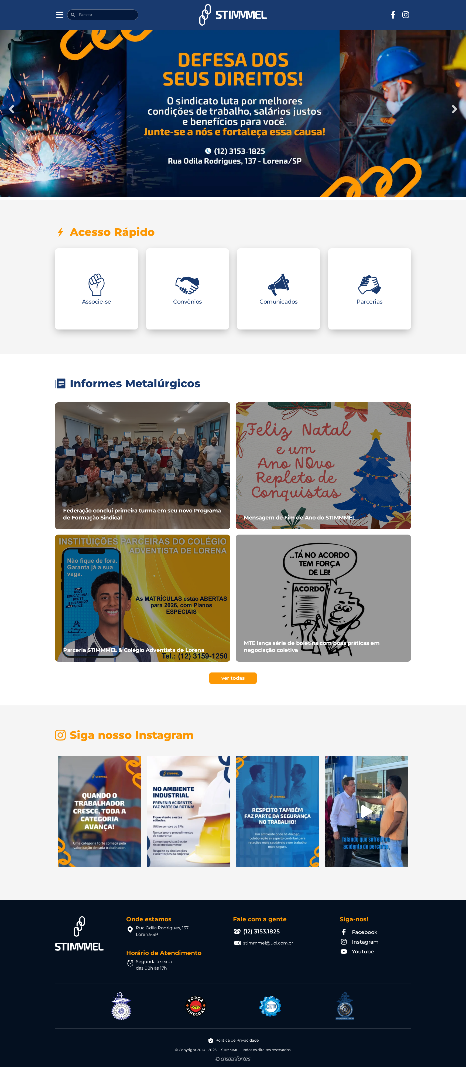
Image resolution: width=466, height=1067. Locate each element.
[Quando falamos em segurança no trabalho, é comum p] (277, 811)
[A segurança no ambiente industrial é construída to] (188, 811)
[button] (59, 14)
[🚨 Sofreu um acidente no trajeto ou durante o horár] (366, 811)
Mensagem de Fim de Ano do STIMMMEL (299, 517)
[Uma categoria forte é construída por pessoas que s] (99, 811)
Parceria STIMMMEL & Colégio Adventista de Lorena (133, 650)
